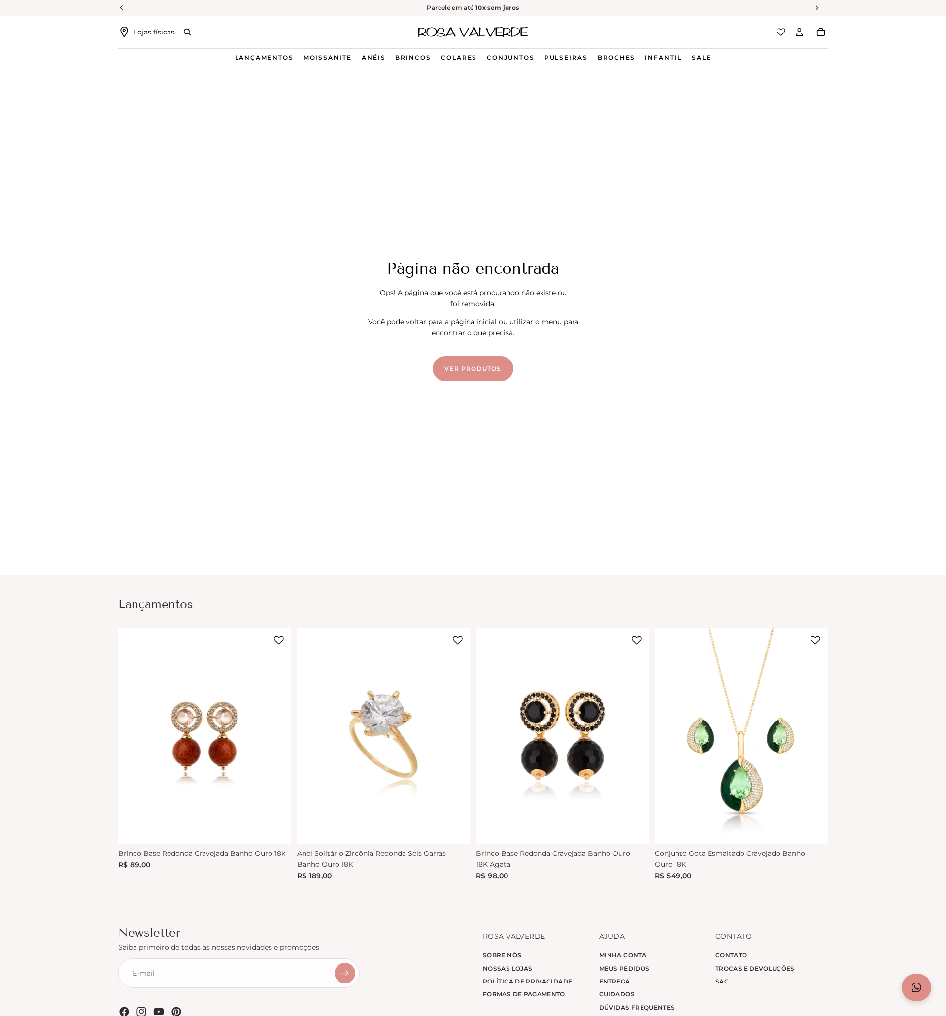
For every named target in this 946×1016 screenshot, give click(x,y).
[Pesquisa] (187, 32)
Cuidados (617, 994)
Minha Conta (622, 955)
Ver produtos (472, 368)
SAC (722, 981)
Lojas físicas (154, 32)
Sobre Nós (502, 955)
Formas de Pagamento (524, 994)
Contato (731, 955)
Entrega (614, 981)
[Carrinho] (821, 32)
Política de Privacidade (527, 981)
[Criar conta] (345, 973)
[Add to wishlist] (279, 640)
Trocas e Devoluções (755, 968)
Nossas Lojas (507, 968)
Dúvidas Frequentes (637, 1007)
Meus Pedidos (624, 968)
